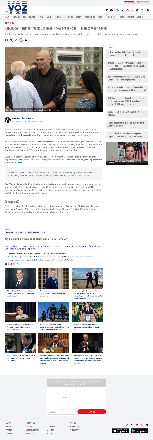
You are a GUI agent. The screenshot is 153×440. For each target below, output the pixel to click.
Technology (111, 17)
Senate (9, 232)
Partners (130, 17)
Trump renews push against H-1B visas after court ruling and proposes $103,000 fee (21, 358)
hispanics (16, 17)
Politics (11, 23)
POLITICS (32, 17)
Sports (100, 17)
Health (41, 17)
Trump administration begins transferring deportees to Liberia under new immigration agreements (54, 326)
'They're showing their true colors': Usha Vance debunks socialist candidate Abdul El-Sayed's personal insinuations (50, 257)
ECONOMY (58, 17)
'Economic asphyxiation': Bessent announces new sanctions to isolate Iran (87, 326)
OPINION (121, 17)
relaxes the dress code (20, 135)
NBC (20, 162)
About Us (140, 17)
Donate (7, 17)
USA (24, 17)
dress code (39, 232)
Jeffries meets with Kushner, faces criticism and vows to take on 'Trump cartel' (37, 254)
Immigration (68, 17)
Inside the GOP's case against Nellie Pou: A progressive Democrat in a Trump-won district (20, 326)
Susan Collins (23, 232)
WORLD (49, 17)
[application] (127, 153)
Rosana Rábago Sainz (23, 118)
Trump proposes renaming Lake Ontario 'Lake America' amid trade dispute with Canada (40, 260)
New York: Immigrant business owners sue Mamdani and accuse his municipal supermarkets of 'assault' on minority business (54, 359)
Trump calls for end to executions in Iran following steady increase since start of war (53, 293)
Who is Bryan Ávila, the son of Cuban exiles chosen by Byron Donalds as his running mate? (20, 293)
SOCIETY (78, 17)
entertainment (90, 17)
